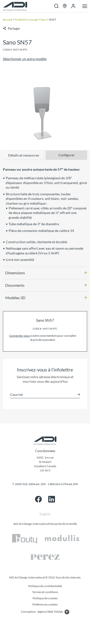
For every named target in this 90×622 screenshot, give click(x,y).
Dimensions (15, 272)
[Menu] (84, 6)
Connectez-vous (19, 335)
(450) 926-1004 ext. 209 (30, 484)
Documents (14, 285)
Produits (20, 19)
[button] (11, 28)
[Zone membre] (73, 6)
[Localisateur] (65, 6)
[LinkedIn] (51, 499)
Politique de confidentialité (45, 586)
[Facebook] (38, 499)
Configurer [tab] (66, 155)
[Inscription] (78, 394)
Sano (43, 19)
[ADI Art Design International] (15, 6)
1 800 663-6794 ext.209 (63, 484)
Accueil (7, 19)
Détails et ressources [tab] (23, 155)
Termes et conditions (45, 592)
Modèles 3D (15, 297)
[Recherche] (56, 6)
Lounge (33, 19)
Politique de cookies (45, 598)
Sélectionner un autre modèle (25, 59)
